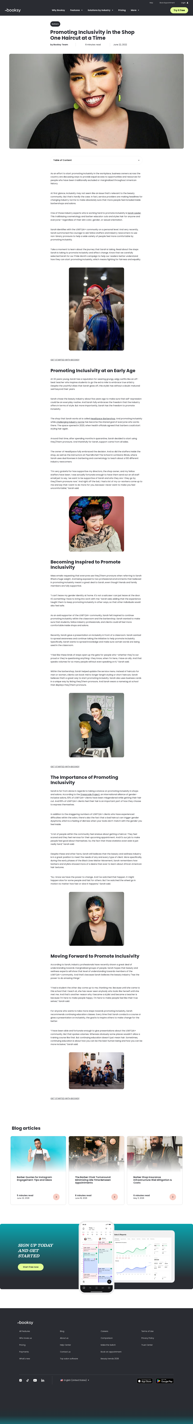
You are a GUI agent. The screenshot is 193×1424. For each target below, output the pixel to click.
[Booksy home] (13, 10)
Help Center (65, 1345)
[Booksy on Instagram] (20, 1380)
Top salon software (69, 1358)
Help (151, 3)
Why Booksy (58, 10)
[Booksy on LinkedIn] (42, 1380)
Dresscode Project (90, 794)
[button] (76, 10)
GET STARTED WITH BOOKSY (65, 359)
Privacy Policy (147, 1338)
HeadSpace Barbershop (102, 418)
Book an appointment (111, 1351)
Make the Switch (108, 1345)
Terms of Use (147, 1331)
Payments (24, 1351)
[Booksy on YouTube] (35, 1380)
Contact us (65, 1351)
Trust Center (147, 1345)
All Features (24, 1331)
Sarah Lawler (134, 213)
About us (64, 1338)
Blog (62, 1331)
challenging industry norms (70, 422)
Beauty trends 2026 (110, 1358)
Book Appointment (167, 3)
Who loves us (25, 1338)
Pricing (122, 10)
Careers (104, 1331)
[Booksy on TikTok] (28, 1380)
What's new (24, 1358)
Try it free (179, 10)
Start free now (31, 1267)
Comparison (107, 1338)
